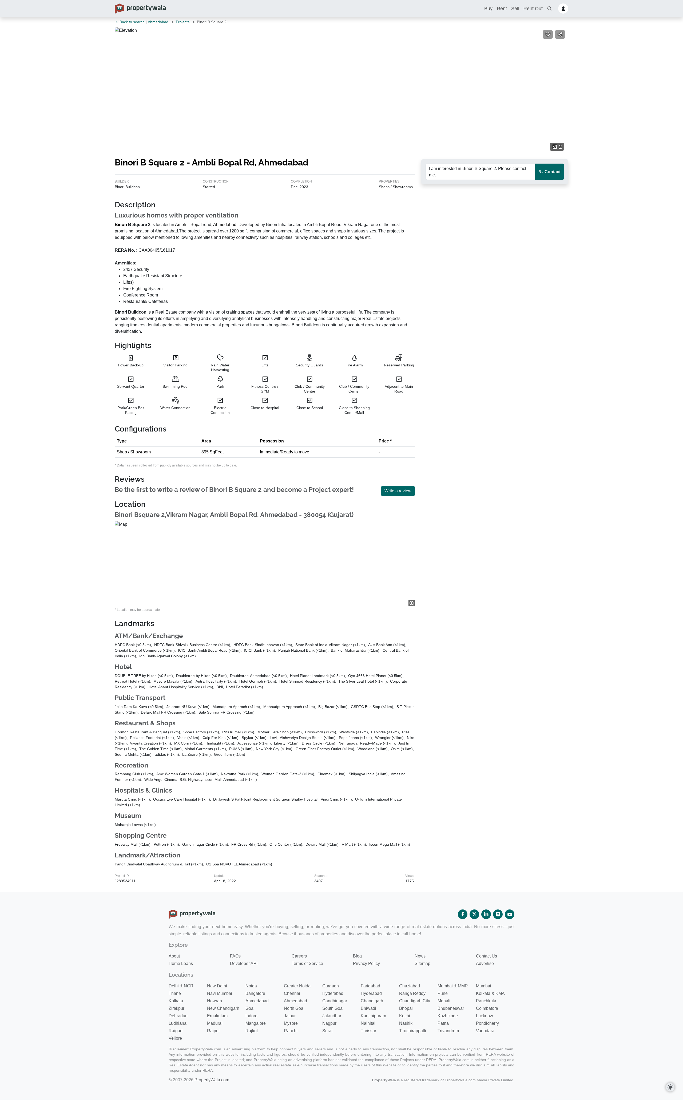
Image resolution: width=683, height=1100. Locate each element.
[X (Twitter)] (474, 914)
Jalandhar (331, 1016)
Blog (357, 956)
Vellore (175, 1038)
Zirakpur (176, 1008)
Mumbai (483, 986)
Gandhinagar (334, 1001)
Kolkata (176, 1001)
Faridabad (370, 986)
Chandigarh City (414, 1001)
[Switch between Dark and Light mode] (670, 1087)
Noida (251, 986)
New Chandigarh (223, 1008)
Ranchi (290, 1030)
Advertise (485, 963)
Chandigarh (372, 1001)
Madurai (215, 1023)
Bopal (196, 224)
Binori (121, 224)
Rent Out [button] (533, 8)
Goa (249, 1008)
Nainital (368, 1023)
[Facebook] (462, 914)
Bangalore (255, 993)
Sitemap (422, 963)
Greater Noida (297, 986)
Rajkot (251, 1030)
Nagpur (329, 1023)
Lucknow (484, 1016)
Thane (175, 993)
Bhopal (406, 1008)
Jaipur (290, 1016)
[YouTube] (509, 914)
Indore (251, 1016)
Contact (552, 171)
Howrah (214, 1001)
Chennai (292, 993)
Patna (443, 1023)
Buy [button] (488, 8)
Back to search (131, 22)
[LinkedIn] (486, 914)
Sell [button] (515, 8)
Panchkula (486, 1001)
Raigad (175, 1030)
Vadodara (485, 1030)
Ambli (180, 224)
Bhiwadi (368, 1008)
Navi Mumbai (219, 993)
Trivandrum (448, 1030)
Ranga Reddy (412, 993)
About (174, 956)
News (420, 956)
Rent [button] (502, 8)
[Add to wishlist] (548, 34)
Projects (182, 22)
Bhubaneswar (451, 1008)
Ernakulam (217, 1016)
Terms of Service (307, 963)
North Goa (293, 1008)
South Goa (332, 1008)
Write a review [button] (397, 491)
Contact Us (486, 956)
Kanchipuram (373, 1016)
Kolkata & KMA (490, 993)
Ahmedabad (158, 22)
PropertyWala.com (211, 1080)
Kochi (404, 1016)
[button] (549, 8)
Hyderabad (332, 993)
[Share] (560, 34)
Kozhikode (448, 1016)
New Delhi (217, 986)
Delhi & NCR (181, 986)
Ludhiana (177, 1023)
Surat (327, 1030)
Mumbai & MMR (453, 986)
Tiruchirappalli (412, 1030)
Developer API (243, 963)
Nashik (405, 1023)
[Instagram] (498, 914)
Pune (443, 993)
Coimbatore (487, 1008)
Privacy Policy (366, 963)
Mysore (291, 1023)
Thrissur (368, 1030)
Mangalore (255, 1023)
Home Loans (181, 963)
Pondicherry (487, 1023)
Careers (299, 956)
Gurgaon (330, 986)
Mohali (444, 1001)
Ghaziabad (409, 986)
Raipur (213, 1030)
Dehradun (178, 1016)
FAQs (235, 956)
